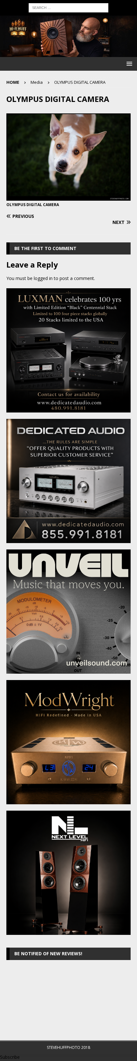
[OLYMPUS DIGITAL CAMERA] (68, 197)
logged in (43, 278)
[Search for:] (68, 7)
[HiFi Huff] (68, 53)
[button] (128, 63)
